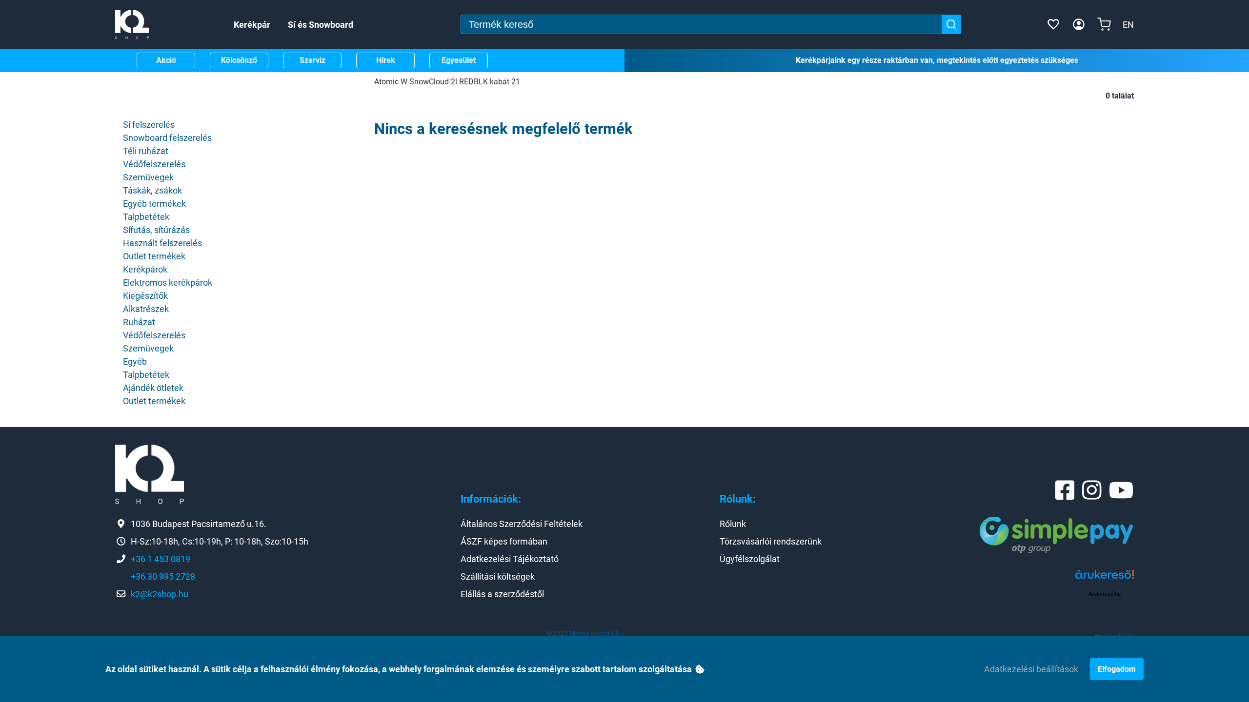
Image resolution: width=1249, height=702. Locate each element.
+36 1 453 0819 (160, 559)
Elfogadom (1117, 669)
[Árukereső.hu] (1104, 578)
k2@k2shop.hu (159, 594)
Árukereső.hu (1104, 594)
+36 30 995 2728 (163, 576)
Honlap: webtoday (1114, 635)
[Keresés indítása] (951, 24)
